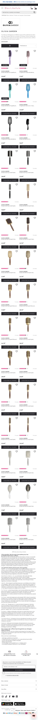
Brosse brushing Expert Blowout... (9, 306)
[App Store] (19, 705)
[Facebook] (9, 697)
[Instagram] (2, 697)
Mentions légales (5, 708)
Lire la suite (4, 41)
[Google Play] (7, 705)
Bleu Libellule (10, 15)
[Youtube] (13, 697)
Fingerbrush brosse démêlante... (26, 72)
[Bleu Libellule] (14, 8)
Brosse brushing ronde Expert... (8, 172)
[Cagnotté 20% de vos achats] (19, 2)
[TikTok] (6, 697)
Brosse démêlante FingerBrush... (9, 72)
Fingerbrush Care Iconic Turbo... (26, 105)
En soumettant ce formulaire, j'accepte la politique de (18, 674)
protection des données (12, 675)
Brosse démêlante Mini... (25, 139)
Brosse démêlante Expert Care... (8, 239)
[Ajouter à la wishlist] (16, 51)
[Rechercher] (34, 12)
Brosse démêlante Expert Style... (26, 205)
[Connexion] (31, 8)
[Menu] (2, 8)
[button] (28, 8)
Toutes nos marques (18, 15)
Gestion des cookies (9, 710)
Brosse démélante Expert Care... (26, 506)
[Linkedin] (16, 697)
